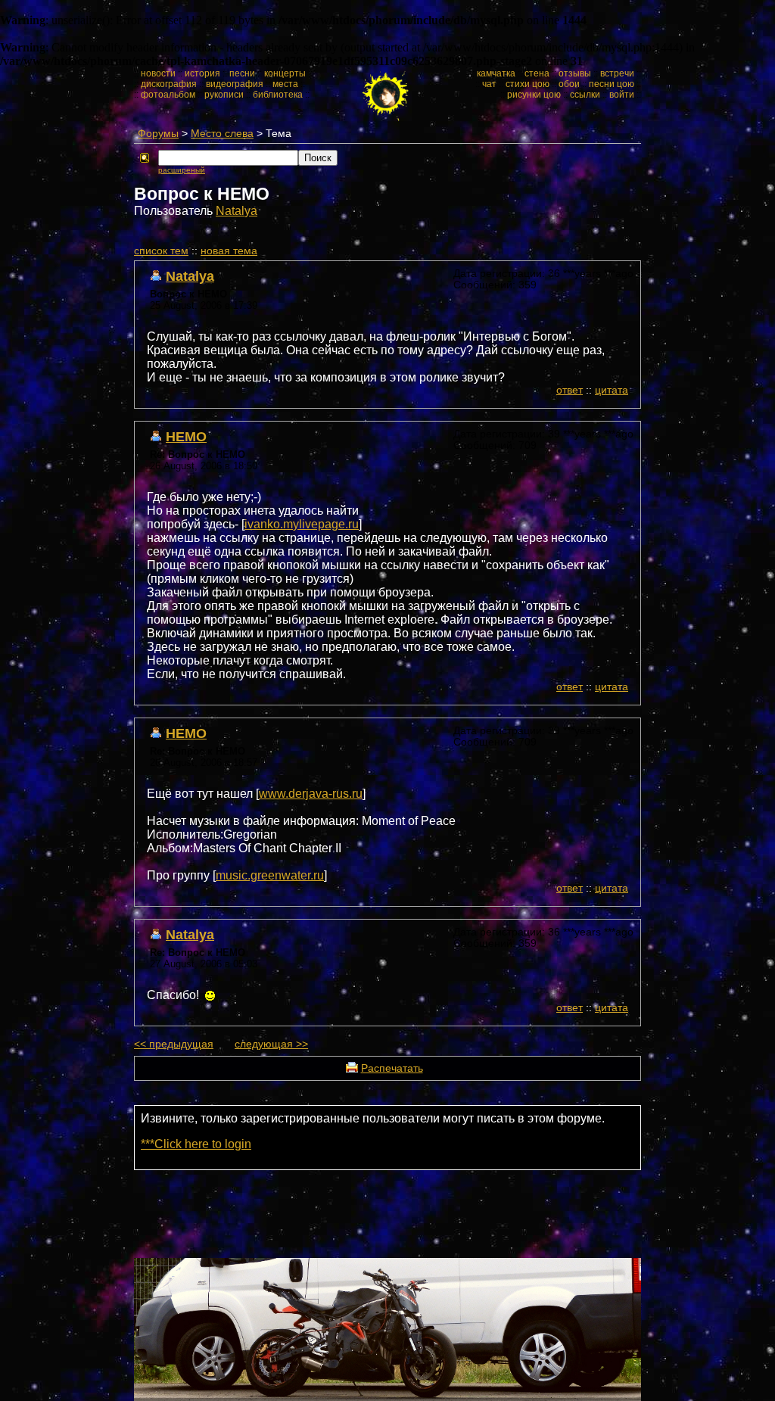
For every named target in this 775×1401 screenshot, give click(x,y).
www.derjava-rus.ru (311, 793)
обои (569, 84)
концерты (285, 73)
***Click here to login (196, 1144)
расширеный (181, 170)
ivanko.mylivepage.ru (301, 524)
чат (489, 84)
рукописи (224, 94)
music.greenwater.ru (270, 875)
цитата (611, 390)
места (285, 84)
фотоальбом (168, 94)
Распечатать (392, 1068)
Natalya (236, 210)
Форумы (158, 133)
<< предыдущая (173, 1044)
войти (621, 94)
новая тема (229, 251)
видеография (234, 84)
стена (536, 73)
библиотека (278, 94)
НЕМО (186, 436)
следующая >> (271, 1044)
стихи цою (527, 84)
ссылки (585, 94)
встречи (617, 73)
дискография (169, 84)
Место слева (222, 133)
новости (158, 73)
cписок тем (161, 251)
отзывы (575, 73)
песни (242, 73)
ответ (569, 390)
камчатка (496, 73)
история (202, 73)
